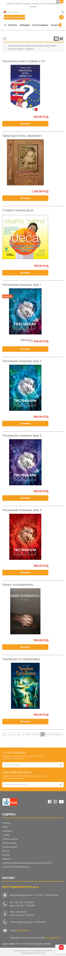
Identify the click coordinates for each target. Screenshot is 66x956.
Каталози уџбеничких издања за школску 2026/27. (27, 863)
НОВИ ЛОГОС (19, 3)
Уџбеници (25, 25)
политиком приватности (13, 759)
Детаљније (25, 124)
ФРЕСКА (27, 3)
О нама (5, 835)
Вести (5, 827)
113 (33, 734)
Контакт (6, 851)
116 (47, 734)
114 (37, 734)
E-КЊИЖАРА (10, 3)
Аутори (6, 855)
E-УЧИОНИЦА (35, 3)
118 (56, 734)
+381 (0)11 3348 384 (24, 902)
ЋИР (61, 1)
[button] (5, 25)
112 (28, 734)
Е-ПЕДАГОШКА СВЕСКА (53, 3)
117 (52, 734)
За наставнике (58, 25)
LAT (57, 1)
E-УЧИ (43, 3)
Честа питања (9, 843)
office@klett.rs (24, 930)
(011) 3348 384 (38, 922)
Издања (6, 859)
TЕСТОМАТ (33, 7)
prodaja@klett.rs (54, 937)
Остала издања (40, 25)
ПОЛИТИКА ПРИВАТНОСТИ (16, 867)
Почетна (12, 25)
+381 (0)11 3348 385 (25, 905)
